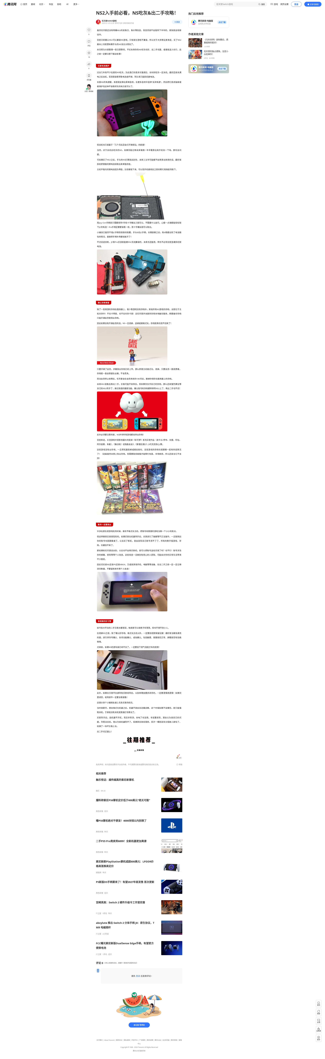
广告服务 (142, 1040)
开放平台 (135, 1040)
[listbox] (139, 863)
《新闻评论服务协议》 (130, 963)
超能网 (98, 872)
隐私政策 (127, 1040)
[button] (222, 22)
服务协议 (119, 1040)
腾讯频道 (174, 1040)
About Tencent (109, 1040)
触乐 (98, 791)
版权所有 (142, 1051)
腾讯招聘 (150, 1040)
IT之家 (98, 913)
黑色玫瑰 (99, 811)
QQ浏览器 (165, 1040)
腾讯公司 (136, 1051)
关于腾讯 (99, 1040)
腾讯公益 (158, 1040)
